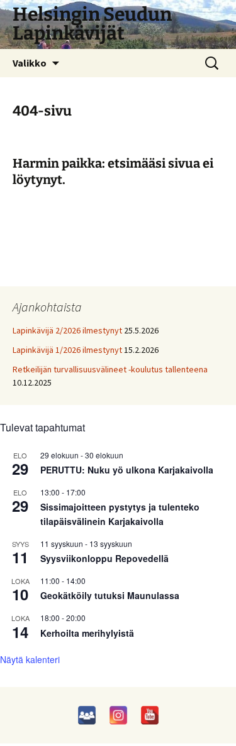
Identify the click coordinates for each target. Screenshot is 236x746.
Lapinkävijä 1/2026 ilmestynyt (67, 349)
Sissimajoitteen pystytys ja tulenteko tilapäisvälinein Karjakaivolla (119, 513)
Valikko (30, 63)
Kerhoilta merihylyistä (87, 633)
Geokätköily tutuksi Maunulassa (109, 595)
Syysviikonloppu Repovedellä (104, 558)
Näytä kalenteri (30, 659)
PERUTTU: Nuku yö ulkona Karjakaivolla (126, 469)
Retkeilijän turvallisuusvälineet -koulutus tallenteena (110, 369)
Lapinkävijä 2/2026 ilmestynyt (67, 330)
